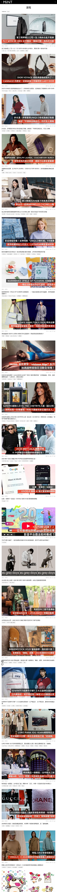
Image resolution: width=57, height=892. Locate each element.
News (6, 46)
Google (3, 501)
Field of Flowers (12, 296)
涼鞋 (25, 662)
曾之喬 (3, 214)
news (8, 11)
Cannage (20, 90)
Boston (15, 662)
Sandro (3, 421)
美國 (3, 172)
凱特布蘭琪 (9, 254)
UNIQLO (13, 130)
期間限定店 (17, 745)
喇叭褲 (38, 254)
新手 (28, 214)
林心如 (27, 745)
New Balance (5, 582)
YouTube (4, 542)
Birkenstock (4, 662)
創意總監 (8, 825)
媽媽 (31, 214)
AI (7, 501)
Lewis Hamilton (13, 336)
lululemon (10, 379)
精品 (29, 130)
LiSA (20, 461)
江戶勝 (13, 705)
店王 (10, 785)
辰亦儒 (35, 214)
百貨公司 (15, 785)
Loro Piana (4, 745)
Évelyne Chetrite (10, 421)
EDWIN (3, 705)
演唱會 (19, 336)
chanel (12, 825)
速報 (2, 46)
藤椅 (25, 90)
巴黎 (31, 421)
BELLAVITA (11, 745)
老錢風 (23, 745)
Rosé (16, 461)
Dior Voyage (5, 90)
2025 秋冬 (23, 254)
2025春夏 (25, 705)
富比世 (17, 421)
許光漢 (3, 130)
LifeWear (34, 254)
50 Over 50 (22, 421)
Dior (10, 90)
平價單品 (24, 130)
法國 (28, 421)
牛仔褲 (8, 705)
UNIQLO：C (16, 254)
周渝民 (32, 745)
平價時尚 (28, 254)
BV (21, 825)
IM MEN (22, 50)
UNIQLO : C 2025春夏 (12, 867)
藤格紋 (28, 90)
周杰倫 (7, 336)
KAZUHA (4, 379)
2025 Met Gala (5, 461)
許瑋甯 (8, 130)
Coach (14, 172)
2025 (3, 825)
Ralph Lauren (8, 172)
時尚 (19, 785)
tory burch (20, 172)
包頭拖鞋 (20, 662)
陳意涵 (40, 745)
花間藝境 (19, 296)
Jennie (11, 461)
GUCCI (3, 622)
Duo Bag (18, 214)
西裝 (3, 336)
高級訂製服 (18, 130)
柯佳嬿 (36, 745)
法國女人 (35, 421)
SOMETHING (19, 705)
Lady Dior (15, 90)
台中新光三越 (5, 785)
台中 (18, 50)
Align (15, 379)
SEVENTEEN (25, 461)
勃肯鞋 (10, 662)
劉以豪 (45, 745)
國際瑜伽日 (19, 379)
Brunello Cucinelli (10, 214)
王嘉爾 (31, 461)
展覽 (27, 50)
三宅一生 (4, 50)
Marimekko (4, 296)
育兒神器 (23, 214)
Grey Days (12, 582)
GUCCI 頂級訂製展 (11, 622)
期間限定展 (25, 296)
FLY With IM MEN (11, 50)
